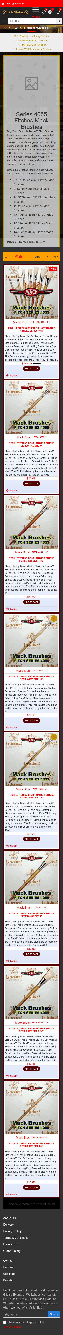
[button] (31, 368)
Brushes (23, 36)
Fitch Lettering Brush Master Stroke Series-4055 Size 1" (31, 444)
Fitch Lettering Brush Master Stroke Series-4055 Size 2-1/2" (31, 1030)
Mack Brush (20, 322)
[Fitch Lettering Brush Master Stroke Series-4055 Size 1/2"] (31, 641)
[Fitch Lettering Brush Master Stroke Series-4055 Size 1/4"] (31, 759)
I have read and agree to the (24, 1324)
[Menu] (36, 12)
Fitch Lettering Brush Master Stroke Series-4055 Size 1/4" (31, 796)
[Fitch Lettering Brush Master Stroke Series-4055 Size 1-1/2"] (31, 522)
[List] (11, 256)
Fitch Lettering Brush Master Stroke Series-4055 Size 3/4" (31, 1145)
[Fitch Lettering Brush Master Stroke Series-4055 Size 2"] (31, 877)
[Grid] (5, 256)
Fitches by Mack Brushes (33, 44)
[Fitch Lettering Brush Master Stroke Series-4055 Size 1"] (31, 407)
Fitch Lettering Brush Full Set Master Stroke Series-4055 (31, 329)
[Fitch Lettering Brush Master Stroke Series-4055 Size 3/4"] (31, 1107)
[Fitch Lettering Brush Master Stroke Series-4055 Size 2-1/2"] (31, 993)
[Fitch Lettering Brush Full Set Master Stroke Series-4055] (31, 292)
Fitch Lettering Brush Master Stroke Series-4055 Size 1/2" (31, 678)
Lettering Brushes (40, 36)
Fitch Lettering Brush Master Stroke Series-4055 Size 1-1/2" (31, 559)
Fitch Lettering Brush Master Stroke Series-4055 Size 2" (31, 915)
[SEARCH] (59, 21)
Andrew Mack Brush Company (33, 40)
